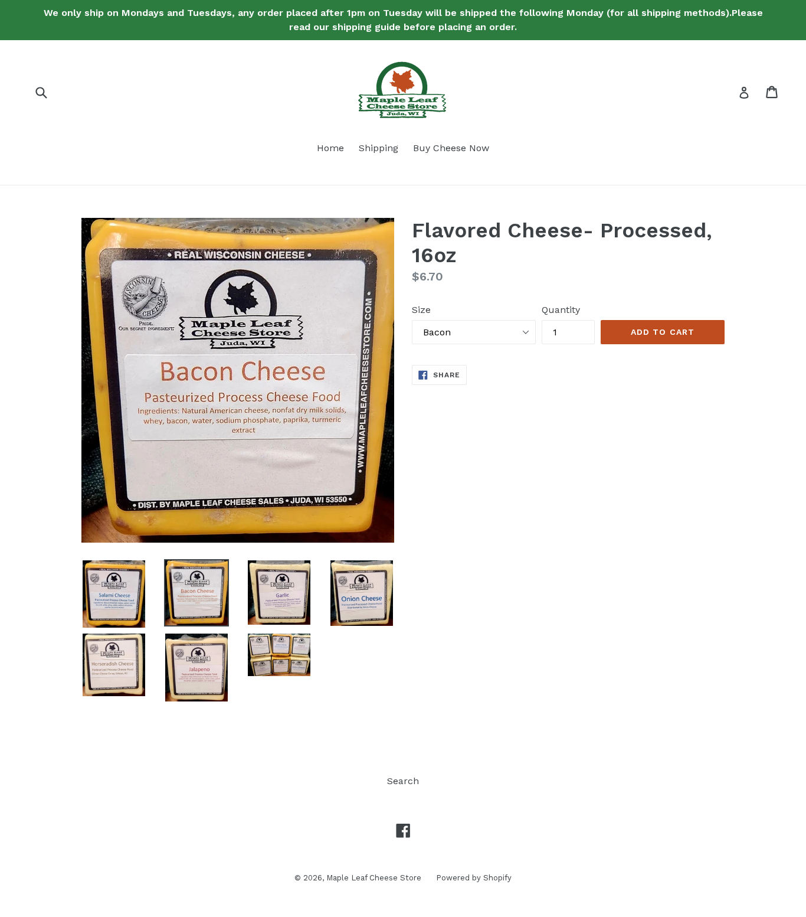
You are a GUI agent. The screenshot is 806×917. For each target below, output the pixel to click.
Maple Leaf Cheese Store (373, 877)
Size (421, 309)
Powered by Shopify (474, 877)
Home (330, 148)
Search (403, 781)
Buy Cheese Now (451, 148)
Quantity (561, 309)
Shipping (378, 148)
